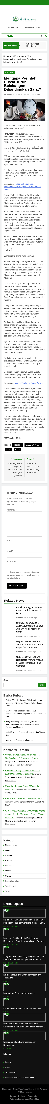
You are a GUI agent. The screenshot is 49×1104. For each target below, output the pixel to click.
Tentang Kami (10, 1072)
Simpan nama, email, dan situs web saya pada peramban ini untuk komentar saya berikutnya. (23, 575)
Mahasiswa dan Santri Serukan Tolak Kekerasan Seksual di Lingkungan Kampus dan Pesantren (23, 1027)
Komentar (12, 510)
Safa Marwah (10, 886)
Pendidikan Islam (12, 881)
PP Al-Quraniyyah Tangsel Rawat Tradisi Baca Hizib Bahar (29, 610)
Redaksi (8, 1067)
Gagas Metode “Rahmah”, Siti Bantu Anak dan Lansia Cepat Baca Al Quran (29, 644)
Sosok (7, 891)
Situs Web (11, 561)
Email (10, 551)
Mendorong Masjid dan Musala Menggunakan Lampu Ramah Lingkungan (23, 820)
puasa (8, 450)
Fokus (7, 850)
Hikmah (8, 861)
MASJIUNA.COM (33, 445)
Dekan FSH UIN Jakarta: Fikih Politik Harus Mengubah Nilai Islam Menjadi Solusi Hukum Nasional (24, 703)
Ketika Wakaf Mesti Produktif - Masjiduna (23, 798)
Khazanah (9, 72)
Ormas (8, 876)
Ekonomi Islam (11, 845)
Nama (10, 540)
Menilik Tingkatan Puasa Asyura (29, 383)
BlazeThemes (25, 1092)
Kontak (8, 1062)
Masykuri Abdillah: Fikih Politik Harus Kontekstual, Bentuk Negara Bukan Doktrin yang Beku (25, 713)
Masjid (8, 871)
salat (17, 450)
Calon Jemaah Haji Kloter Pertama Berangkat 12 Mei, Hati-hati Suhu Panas (32, 45)
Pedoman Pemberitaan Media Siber (19, 1078)
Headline (17, 445)
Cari (5, 680)
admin (9, 95)
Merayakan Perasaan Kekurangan (20, 740)
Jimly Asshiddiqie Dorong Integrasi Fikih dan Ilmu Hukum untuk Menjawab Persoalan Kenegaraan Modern (24, 724)
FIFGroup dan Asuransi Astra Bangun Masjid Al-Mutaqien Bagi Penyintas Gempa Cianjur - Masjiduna (25, 814)
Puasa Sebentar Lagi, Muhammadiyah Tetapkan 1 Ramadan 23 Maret (22, 186)
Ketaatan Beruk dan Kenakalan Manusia (22, 1008)
